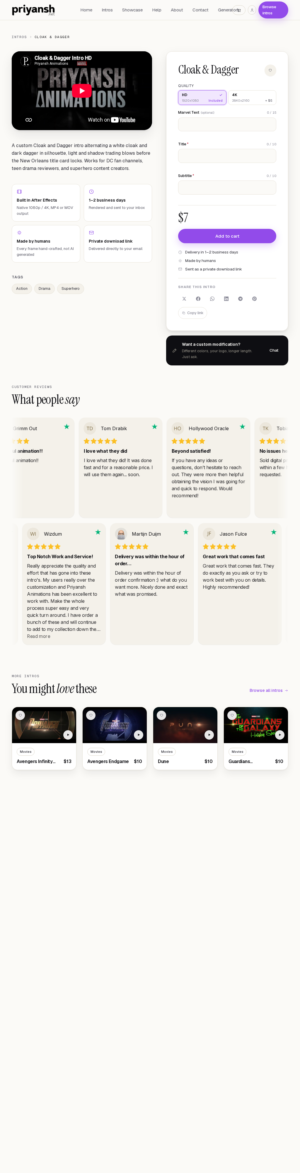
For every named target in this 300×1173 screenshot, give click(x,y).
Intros (107, 10)
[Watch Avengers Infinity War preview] (68, 735)
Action (22, 288)
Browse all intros (266, 690)
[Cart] (239, 10)
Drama (44, 288)
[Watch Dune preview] (209, 735)
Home (86, 10)
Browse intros (269, 10)
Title (183, 144)
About (177, 10)
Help (156, 10)
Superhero (71, 288)
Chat (274, 350)
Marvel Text (196, 112)
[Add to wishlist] (270, 70)
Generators (228, 10)
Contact (200, 10)
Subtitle (186, 175)
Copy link (195, 312)
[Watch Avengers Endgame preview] (138, 735)
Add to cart (227, 236)
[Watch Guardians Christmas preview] (279, 735)
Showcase (132, 10)
